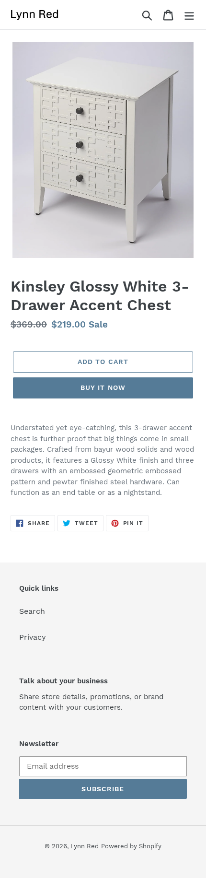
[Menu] (189, 14)
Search (32, 611)
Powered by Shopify (131, 846)
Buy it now (103, 387)
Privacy (32, 637)
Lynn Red (84, 846)
